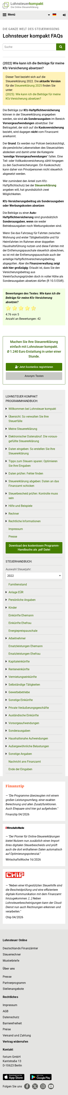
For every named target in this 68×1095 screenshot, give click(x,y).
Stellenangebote (13, 989)
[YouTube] (51, 1086)
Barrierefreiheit (12, 1023)
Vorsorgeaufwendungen (24, 723)
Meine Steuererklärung (23, 429)
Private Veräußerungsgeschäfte (29, 707)
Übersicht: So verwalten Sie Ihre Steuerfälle (29, 419)
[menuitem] (51, 15)
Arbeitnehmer (17, 638)
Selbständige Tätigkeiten (24, 684)
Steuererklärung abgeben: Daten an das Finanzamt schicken (34, 484)
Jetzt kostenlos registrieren (35, 367)
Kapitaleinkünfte (19, 661)
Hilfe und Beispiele (20, 506)
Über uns (9, 968)
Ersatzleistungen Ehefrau (24, 653)
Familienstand (18, 584)
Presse (13, 536)
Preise (7, 1029)
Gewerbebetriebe (19, 692)
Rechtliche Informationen (25, 521)
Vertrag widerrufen (15, 1041)
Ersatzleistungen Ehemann (26, 646)
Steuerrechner (12, 954)
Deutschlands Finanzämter (20, 948)
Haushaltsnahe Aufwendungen (28, 738)
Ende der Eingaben (20, 769)
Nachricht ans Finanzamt (25, 761)
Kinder (13, 607)
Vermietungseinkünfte (23, 677)
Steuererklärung (45, 185)
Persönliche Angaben (22, 600)
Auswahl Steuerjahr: (18, 569)
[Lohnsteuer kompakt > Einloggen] (64, 15)
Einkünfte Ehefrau (20, 623)
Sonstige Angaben (20, 754)
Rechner (14, 513)
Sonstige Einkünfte (21, 700)
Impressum (16, 529)
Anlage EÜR (16, 592)
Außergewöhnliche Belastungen (29, 746)
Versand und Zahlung (17, 1035)
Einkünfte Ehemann (21, 615)
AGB (5, 1011)
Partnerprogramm (14, 983)
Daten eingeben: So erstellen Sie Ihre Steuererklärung (32, 451)
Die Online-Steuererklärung (24, 7)
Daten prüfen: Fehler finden (26, 473)
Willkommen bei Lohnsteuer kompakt (32, 408)
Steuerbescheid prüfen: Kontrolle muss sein (33, 496)
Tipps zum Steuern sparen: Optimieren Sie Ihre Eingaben (33, 463)
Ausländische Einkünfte (24, 715)
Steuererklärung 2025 (28, 85)
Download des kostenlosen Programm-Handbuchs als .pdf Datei (34, 547)
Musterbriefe (11, 960)
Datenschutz (11, 1017)
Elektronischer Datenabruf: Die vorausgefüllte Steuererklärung (33, 439)
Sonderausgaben (19, 730)
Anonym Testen (34, 376)
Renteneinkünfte (19, 669)
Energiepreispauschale (23, 630)
